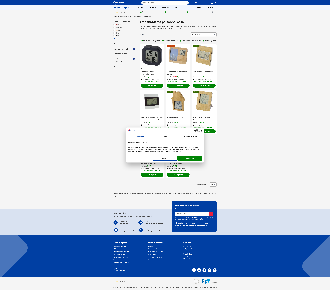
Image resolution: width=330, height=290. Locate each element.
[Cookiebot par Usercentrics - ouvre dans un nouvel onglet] (194, 130)
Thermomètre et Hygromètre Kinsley (148, 73)
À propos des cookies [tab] (190, 136)
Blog (149, 260)
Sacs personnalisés (119, 254)
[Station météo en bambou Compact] (204, 101)
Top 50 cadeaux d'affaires (121, 263)
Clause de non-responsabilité (208, 287)
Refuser (164, 158)
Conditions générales (161, 287)
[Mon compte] (212, 3)
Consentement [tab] (139, 136)
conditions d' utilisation (184, 219)
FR (214, 12)
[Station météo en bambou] (204, 55)
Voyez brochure (118, 260)
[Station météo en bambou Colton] (178, 55)
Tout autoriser (189, 158)
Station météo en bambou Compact (203, 118)
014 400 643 (196, 3)
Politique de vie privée (176, 287)
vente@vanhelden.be (189, 249)
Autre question (152, 254)
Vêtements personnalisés (121, 252)
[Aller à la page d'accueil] (118, 3)
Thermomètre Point (174, 163)
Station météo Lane (175, 117)
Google (194, 219)
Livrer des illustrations (155, 257)
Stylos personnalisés (119, 249)
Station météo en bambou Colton (177, 73)
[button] (136, 21)
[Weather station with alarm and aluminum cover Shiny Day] (152, 101)
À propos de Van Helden (155, 252)
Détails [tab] (165, 136)
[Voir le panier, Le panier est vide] (216, 3)
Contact (150, 246)
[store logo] (138, 270)
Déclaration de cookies (191, 287)
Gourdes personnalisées (120, 257)
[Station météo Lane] (178, 101)
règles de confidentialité (206, 218)
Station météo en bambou (203, 72)
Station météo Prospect (150, 163)
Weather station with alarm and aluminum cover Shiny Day (152, 118)
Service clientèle (153, 249)
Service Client (205, 12)
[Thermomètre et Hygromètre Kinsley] (152, 55)
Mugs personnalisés (119, 246)
